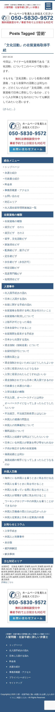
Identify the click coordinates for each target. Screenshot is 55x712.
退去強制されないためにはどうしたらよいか (29, 362)
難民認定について (14, 430)
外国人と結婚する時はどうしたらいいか (27, 436)
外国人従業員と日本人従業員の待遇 (24, 517)
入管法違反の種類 (14, 391)
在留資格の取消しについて (19, 316)
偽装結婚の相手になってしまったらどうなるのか (29, 462)
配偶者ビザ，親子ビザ (17, 250)
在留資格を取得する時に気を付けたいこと (28, 310)
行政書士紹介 (12, 178)
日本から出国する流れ (17, 339)
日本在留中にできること (18, 327)
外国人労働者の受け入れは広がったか (25, 511)
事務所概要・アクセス (17, 190)
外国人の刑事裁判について (19, 425)
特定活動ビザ (12, 267)
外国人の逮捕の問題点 (17, 419)
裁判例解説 (11, 548)
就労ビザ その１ (14, 227)
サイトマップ (15, 682)
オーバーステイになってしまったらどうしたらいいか (29, 405)
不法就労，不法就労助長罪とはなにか (25, 413)
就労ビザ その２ (14, 233)
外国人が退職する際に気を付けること (25, 495)
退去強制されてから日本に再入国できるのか (29, 380)
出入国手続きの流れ (16, 293)
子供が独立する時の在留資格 (21, 448)
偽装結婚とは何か (14, 454)
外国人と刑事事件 (14, 536)
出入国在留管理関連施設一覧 (21, 207)
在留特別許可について (17, 351)
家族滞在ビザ (12, 244)
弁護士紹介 (11, 172)
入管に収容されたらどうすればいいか (25, 374)
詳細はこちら (7, 582)
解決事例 (10, 554)
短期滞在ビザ (12, 279)
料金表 (8, 184)
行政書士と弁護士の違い (18, 385)
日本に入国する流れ (16, 298)
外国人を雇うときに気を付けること (24, 483)
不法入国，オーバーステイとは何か (24, 397)
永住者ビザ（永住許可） (18, 262)
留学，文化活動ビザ (16, 238)
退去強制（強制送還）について (22, 345)
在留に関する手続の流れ (18, 304)
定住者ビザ (11, 256)
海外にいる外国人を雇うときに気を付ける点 (29, 478)
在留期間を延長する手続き (19, 333)
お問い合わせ (12, 196)
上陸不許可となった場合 (18, 322)
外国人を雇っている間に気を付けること (27, 489)
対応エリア (11, 201)
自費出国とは (12, 356)
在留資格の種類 (13, 221)
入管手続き (11, 530)
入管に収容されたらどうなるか (22, 368)
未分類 (8, 542)
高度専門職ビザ (13, 273)
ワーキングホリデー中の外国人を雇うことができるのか (29, 503)
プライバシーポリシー (20, 677)
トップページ (12, 167)
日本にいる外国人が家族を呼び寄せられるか (29, 442)
